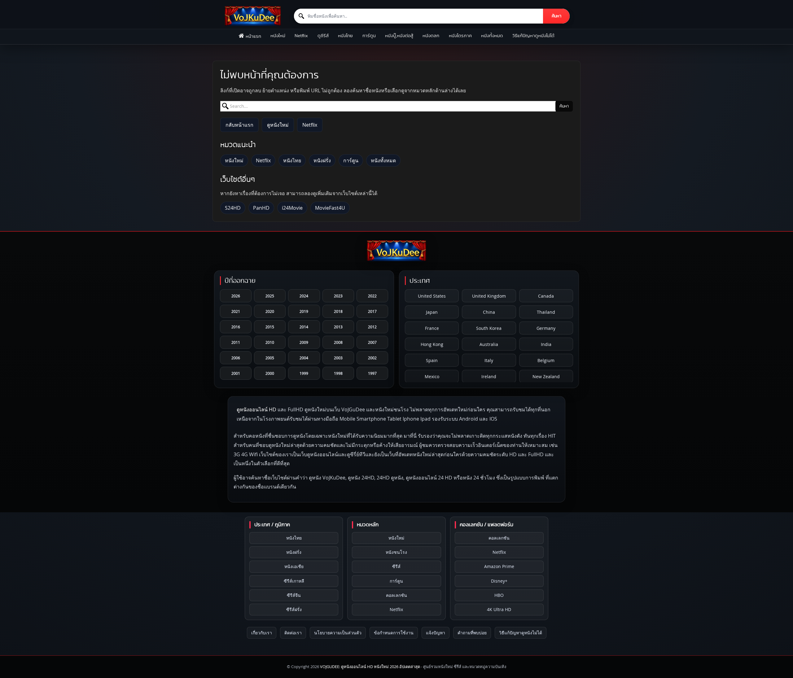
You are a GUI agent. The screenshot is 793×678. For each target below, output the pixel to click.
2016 (235, 326)
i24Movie (292, 207)
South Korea (489, 328)
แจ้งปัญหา (435, 633)
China (489, 312)
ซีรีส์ (396, 566)
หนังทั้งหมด (492, 35)
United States (432, 296)
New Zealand (546, 376)
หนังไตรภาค (460, 35)
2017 (372, 311)
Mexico (432, 376)
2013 (338, 326)
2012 (372, 326)
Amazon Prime (499, 566)
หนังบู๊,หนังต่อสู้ (399, 35)
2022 (372, 295)
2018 (338, 311)
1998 (338, 373)
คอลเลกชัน (396, 595)
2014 (304, 326)
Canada (546, 296)
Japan (432, 312)
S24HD (233, 207)
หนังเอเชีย (294, 566)
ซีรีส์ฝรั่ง (294, 609)
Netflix (301, 35)
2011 (235, 342)
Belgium (545, 360)
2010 (269, 342)
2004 (304, 357)
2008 (338, 342)
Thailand (546, 312)
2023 (338, 295)
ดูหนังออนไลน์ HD (256, 409)
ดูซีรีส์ (323, 35)
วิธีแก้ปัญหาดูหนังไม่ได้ (533, 35)
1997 (372, 373)
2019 (304, 311)
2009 (304, 342)
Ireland (488, 376)
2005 (269, 357)
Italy (488, 360)
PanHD (261, 207)
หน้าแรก (253, 36)
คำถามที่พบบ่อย (472, 633)
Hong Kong (432, 344)
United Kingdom (489, 296)
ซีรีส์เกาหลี (294, 581)
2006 (235, 357)
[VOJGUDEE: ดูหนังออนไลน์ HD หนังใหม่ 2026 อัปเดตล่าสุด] (253, 16)
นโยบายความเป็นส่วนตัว (337, 633)
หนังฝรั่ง (322, 160)
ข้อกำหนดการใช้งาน (394, 633)
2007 (372, 342)
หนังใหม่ (277, 35)
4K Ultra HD (499, 609)
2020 (269, 311)
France (432, 328)
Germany (546, 328)
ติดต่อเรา (293, 633)
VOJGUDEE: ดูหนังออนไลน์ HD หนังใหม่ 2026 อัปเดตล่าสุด (370, 666)
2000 (269, 373)
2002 (372, 357)
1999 (304, 373)
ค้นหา (556, 16)
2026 (235, 295)
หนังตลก (431, 35)
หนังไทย (345, 35)
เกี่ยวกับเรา (261, 633)
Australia (489, 344)
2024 (304, 295)
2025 (269, 295)
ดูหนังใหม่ (278, 124)
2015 (269, 326)
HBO (499, 595)
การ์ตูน (369, 35)
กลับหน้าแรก (239, 124)
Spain (432, 360)
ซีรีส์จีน (294, 595)
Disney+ (499, 581)
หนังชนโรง (396, 552)
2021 (235, 311)
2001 (235, 373)
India (546, 344)
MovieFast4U (330, 207)
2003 (338, 357)
